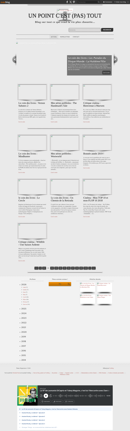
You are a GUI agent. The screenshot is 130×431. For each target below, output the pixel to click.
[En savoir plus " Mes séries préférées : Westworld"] (65, 149)
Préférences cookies (64, 374)
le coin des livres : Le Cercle (29, 199)
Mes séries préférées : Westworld (61, 155)
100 (85, 268)
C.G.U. (77, 373)
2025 (23, 308)
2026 (23, 284)
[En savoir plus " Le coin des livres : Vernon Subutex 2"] (32, 99)
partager (58, 401)
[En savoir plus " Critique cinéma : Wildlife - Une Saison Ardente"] (32, 238)
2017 (23, 346)
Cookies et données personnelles (116, 373)
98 (77, 268)
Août (24, 287)
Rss (60, 284)
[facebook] (67, 2)
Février (25, 302)
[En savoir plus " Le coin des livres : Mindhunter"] (32, 149)
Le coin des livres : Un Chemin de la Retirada (62, 199)
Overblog (111, 368)
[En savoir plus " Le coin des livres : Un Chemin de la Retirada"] (65, 193)
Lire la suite (106, 72)
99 (81, 268)
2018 (23, 341)
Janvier (25, 304)
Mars (24, 299)
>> (94, 268)
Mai (24, 294)
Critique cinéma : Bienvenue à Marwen (93, 104)
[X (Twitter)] (70, 2)
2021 (23, 327)
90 (44, 268)
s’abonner (47, 401)
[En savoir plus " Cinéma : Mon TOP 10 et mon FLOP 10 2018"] (97, 193)
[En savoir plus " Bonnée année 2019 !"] (97, 149)
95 (65, 268)
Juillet (25, 290)
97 (73, 268)
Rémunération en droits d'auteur (89, 373)
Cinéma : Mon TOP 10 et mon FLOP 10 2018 (95, 199)
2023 (23, 318)
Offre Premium (102, 373)
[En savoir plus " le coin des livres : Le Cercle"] (32, 193)
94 (60, 268)
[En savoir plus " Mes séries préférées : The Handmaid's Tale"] (65, 99)
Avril (24, 297)
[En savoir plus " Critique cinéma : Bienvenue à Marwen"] (97, 99)
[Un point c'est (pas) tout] (65, 10)
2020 (24, 332)
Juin (24, 292)
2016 (23, 350)
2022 (23, 322)
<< (36, 268)
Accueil (54, 37)
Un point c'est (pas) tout (65, 15)
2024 (23, 313)
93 (56, 268)
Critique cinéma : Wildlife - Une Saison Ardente (31, 243)
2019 (23, 336)
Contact (76, 37)
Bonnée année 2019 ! (93, 153)
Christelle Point (16, 373)
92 (52, 268)
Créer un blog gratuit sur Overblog (41, 373)
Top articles (54, 373)
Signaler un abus (69, 373)
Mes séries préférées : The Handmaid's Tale (64, 104)
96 (69, 268)
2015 (23, 355)
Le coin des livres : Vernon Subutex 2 (31, 104)
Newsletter (65, 37)
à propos (70, 401)
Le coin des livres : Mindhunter (27, 155)
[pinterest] (74, 2)
